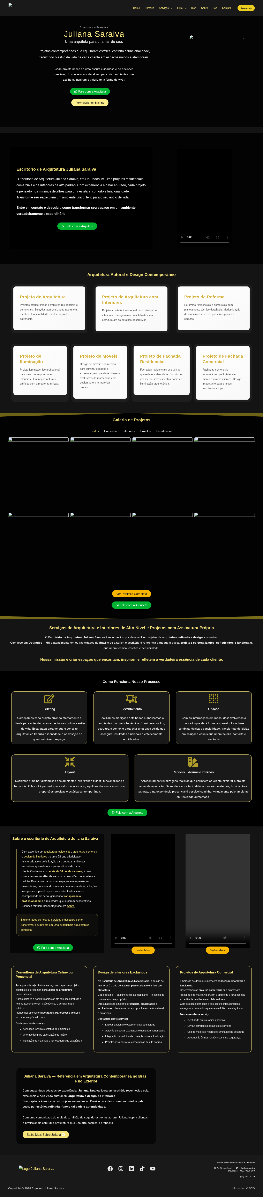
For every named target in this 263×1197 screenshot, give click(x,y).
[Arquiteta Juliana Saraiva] (28, 7)
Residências (164, 431)
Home (136, 8)
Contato (226, 8)
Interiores (129, 431)
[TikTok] (142, 1169)
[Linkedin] (131, 1169)
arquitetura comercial (85, 851)
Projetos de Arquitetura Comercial (206, 972)
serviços (56, 919)
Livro (180, 8)
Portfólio (149, 8)
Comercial (110, 431)
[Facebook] (110, 1169)
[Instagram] (121, 1169)
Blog (193, 8)
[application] (170, 8)
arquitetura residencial (57, 851)
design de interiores (36, 856)
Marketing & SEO (243, 1188)
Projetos (145, 431)
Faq (215, 8)
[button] (246, 8)
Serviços (164, 8)
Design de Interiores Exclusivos (122, 972)
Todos (95, 431)
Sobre (204, 8)
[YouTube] (153, 1169)
